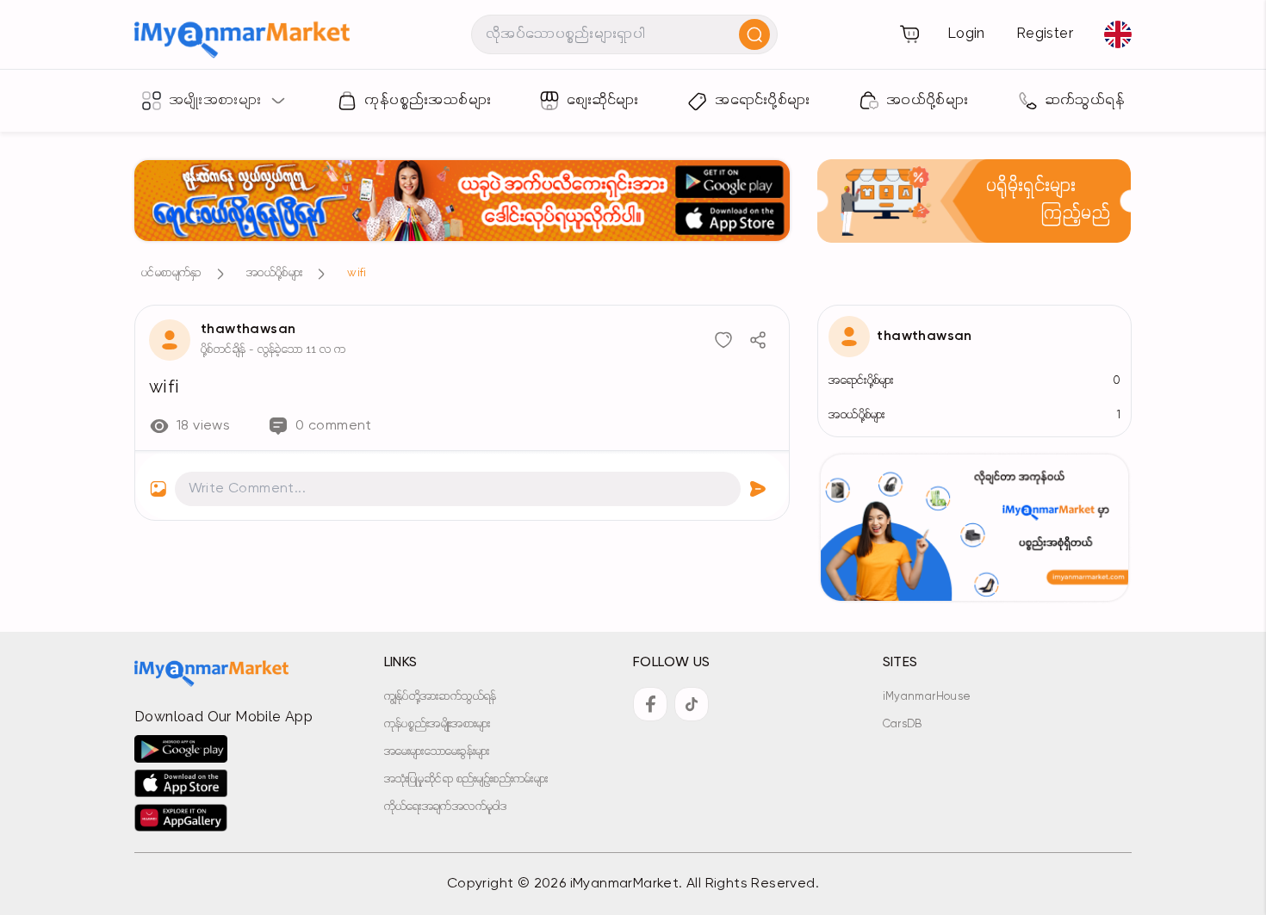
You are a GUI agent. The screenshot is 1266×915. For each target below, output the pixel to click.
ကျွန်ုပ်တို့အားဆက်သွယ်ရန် (440, 696)
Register (1044, 34)
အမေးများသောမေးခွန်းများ (437, 752)
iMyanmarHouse (927, 696)
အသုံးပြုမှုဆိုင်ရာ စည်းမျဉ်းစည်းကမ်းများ (466, 779)
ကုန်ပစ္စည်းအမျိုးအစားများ (437, 724)
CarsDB (902, 724)
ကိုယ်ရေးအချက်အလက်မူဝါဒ (445, 807)
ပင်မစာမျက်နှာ (171, 273)
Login (966, 34)
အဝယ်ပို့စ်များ (274, 273)
